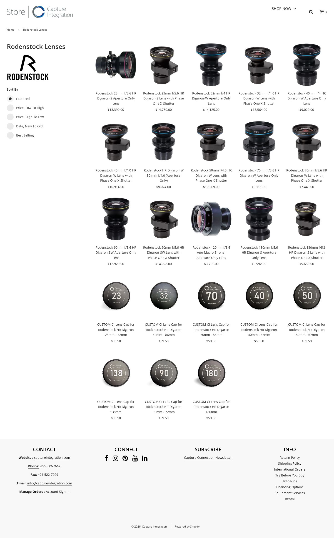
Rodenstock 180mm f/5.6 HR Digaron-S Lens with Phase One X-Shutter (307, 252)
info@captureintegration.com (49, 483)
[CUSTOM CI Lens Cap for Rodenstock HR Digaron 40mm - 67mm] (259, 296)
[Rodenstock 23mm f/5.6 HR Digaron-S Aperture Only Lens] (115, 64)
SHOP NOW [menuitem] (281, 8)
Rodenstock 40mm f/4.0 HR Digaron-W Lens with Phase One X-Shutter (115, 175)
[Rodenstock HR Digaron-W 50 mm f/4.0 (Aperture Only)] (163, 141)
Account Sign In (58, 491)
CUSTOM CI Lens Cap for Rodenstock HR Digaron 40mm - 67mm (259, 329)
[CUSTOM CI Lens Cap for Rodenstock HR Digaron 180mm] (211, 373)
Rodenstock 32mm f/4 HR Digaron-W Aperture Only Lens (211, 98)
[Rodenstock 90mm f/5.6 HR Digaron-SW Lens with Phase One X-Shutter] (163, 219)
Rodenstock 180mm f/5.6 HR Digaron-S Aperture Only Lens (259, 252)
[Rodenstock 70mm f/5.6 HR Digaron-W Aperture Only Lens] (259, 141)
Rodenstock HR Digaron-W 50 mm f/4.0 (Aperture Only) (164, 175)
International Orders (289, 469)
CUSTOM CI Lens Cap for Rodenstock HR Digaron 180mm (211, 406)
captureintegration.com (52, 457)
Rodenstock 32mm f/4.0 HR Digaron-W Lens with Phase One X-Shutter (259, 98)
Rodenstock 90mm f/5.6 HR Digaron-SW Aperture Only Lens (115, 252)
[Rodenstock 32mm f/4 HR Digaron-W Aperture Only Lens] (211, 64)
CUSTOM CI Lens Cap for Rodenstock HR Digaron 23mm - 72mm (116, 329)
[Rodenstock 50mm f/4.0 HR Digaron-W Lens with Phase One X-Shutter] (211, 141)
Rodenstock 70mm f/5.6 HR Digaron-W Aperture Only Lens (259, 175)
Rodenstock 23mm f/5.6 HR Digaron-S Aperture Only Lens (115, 98)
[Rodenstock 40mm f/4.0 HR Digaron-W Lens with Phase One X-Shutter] (115, 141)
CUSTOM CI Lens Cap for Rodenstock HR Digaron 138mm (116, 406)
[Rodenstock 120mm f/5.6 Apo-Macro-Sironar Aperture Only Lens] (211, 219)
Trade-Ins (289, 481)
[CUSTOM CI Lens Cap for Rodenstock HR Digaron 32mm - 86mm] (163, 296)
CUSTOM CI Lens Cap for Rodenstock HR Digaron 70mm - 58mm (211, 329)
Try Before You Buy (289, 475)
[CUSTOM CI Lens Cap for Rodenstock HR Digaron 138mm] (115, 373)
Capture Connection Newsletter (208, 457)
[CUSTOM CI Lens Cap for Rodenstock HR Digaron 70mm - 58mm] (211, 296)
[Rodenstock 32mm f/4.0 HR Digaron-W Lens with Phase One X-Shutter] (259, 64)
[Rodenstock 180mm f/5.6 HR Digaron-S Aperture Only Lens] (259, 219)
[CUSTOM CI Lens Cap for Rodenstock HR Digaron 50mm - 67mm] (306, 296)
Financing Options (290, 487)
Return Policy (290, 457)
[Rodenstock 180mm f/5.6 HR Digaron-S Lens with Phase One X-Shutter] (306, 219)
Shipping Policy (289, 463)
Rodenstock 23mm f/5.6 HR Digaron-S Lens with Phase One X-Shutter (163, 98)
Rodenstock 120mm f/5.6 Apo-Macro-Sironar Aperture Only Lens (211, 252)
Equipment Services (290, 493)
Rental (290, 499)
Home (11, 30)
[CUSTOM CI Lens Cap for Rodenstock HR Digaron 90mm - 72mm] (163, 373)
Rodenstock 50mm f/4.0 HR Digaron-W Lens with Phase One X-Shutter (211, 175)
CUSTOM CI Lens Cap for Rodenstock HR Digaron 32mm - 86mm (163, 329)
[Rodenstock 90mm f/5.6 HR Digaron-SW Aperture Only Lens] (115, 219)
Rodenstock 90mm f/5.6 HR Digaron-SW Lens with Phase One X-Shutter (163, 252)
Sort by (12, 89)
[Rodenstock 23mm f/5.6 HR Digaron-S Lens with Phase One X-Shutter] (163, 64)
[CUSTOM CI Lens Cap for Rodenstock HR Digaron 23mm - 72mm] (115, 296)
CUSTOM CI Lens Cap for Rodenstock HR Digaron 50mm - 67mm (306, 329)
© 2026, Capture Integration (149, 526)
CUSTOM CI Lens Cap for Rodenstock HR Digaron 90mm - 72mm (163, 406)
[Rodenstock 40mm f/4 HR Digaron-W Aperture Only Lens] (306, 64)
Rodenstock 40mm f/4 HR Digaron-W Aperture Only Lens (306, 98)
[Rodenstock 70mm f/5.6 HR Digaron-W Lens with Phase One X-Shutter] (306, 141)
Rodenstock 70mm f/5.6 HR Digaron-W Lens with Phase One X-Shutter (306, 175)
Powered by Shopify (187, 526)
